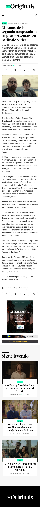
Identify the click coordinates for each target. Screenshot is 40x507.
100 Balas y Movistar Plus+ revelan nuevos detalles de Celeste (20, 388)
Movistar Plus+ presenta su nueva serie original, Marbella (20, 466)
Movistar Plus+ (10, 288)
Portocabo (22, 288)
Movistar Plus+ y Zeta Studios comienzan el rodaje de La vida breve (20, 427)
